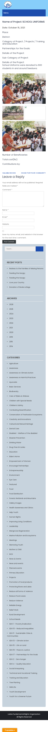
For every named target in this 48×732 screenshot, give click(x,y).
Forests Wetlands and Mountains (22, 498)
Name (5, 210)
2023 (11, 318)
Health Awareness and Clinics (21, 507)
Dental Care (14, 428)
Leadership (13, 526)
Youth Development (17, 692)
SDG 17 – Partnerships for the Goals (23, 654)
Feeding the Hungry (17, 273)
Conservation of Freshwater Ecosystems (25, 414)
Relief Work (13, 610)
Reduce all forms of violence (21, 591)
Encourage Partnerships (19, 466)
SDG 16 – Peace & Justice (19, 650)
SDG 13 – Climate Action (19, 640)
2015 (11, 341)
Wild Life (12, 687)
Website (5, 224)
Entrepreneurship (16, 470)
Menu (6, 13)
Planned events (15, 568)
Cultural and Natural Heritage (21, 424)
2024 (11, 314)
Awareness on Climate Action (21, 373)
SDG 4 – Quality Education (20, 664)
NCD (11, 554)
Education (13, 452)
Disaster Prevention (17, 438)
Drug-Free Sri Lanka (17, 447)
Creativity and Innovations (20, 419)
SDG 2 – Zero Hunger (17, 659)
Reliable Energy (15, 605)
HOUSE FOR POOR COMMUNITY (33, 173)
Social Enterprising (16, 668)
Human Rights (15, 517)
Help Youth (13, 512)
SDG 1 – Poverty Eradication (20, 624)
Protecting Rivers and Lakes (20, 587)
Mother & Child (15, 549)
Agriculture (13, 363)
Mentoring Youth (16, 545)
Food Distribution (16, 494)
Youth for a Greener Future (20, 696)
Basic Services (15, 387)
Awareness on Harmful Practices (22, 377)
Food (11, 489)
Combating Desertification (20, 410)
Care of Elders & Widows (19, 396)
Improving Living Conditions (20, 521)
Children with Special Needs (20, 401)
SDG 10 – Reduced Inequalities (21, 628)
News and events (16, 563)
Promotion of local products (20, 582)
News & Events (15, 559)
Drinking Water (15, 442)
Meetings (13, 540)
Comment (7, 190)
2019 (11, 337)
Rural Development (17, 614)
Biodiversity (13, 391)
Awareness (13, 368)
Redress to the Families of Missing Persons (26, 268)
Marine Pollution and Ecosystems (22, 535)
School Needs (14, 619)
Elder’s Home (14, 456)
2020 (11, 332)
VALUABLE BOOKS (9, 173)
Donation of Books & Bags (19, 287)
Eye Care (13, 480)
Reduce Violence (16, 600)
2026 (11, 304)
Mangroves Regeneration (19, 531)
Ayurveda (13, 382)
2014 (11, 346)
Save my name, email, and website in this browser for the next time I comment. (22, 236)
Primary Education (16, 573)
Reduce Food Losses (17, 596)
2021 (11, 328)
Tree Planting (14, 682)
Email (5, 217)
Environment (14, 475)
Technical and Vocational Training (23, 673)
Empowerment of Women (20, 461)
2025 (11, 309)
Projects (12, 577)
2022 (11, 323)
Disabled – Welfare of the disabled (23, 433)
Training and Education (18, 678)
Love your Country (16, 282)
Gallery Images (15, 503)
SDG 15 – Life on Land (17, 645)
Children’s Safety (16, 405)
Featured (13, 484)
